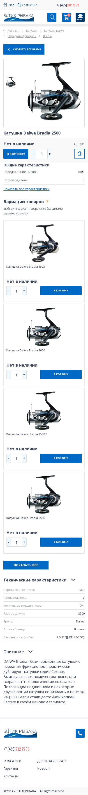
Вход (11, 5)
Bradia (47, 36)
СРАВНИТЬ (79, 154)
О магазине (12, 761)
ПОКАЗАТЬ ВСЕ (26, 565)
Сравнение (29, 5)
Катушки (31, 31)
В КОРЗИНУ (16, 154)
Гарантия (10, 768)
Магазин (13, 31)
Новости (44, 768)
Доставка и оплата (52, 761)
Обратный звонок (80, 733)
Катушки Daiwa (54, 31)
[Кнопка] (80, 17)
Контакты (11, 776)
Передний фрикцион (22, 36)
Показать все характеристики (26, 189)
